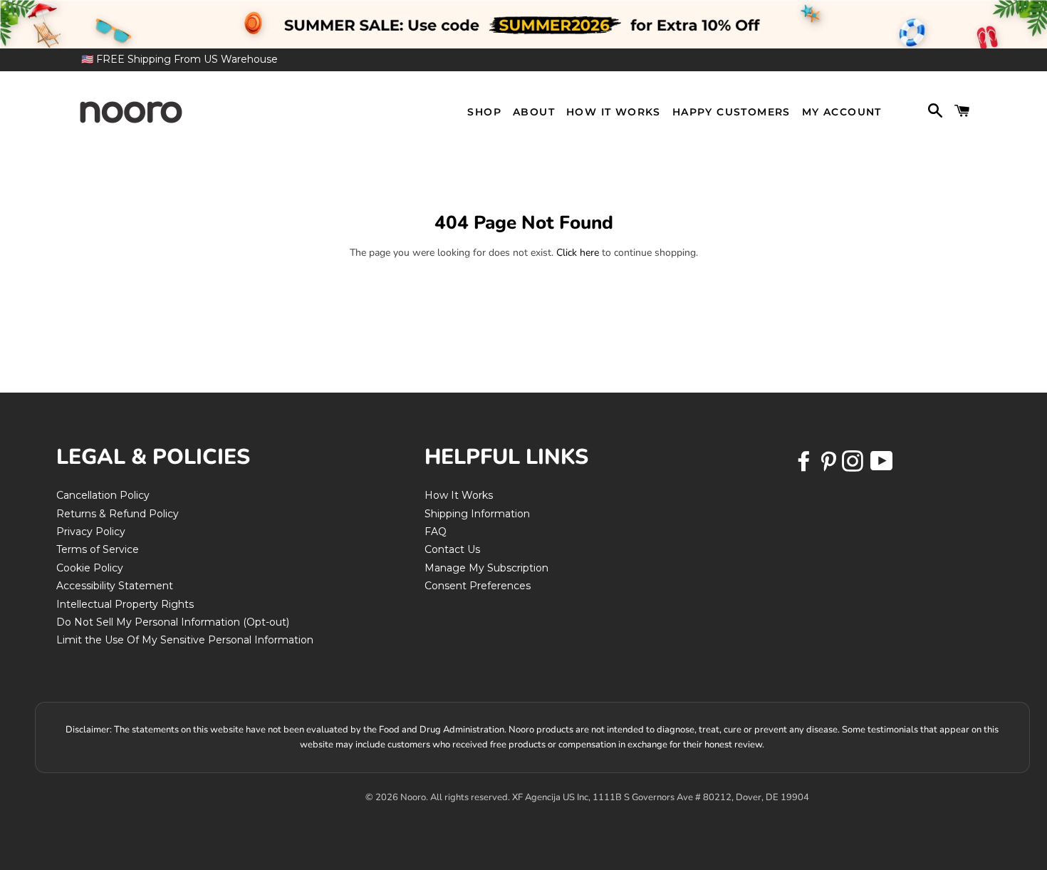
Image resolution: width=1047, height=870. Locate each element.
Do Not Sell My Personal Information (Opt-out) (172, 622)
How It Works (613, 111)
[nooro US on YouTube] (881, 466)
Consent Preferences (477, 585)
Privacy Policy (90, 531)
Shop (484, 111)
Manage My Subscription (486, 567)
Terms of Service (97, 549)
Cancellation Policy (103, 495)
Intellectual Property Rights (125, 604)
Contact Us (452, 549)
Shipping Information (477, 513)
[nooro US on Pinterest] (830, 466)
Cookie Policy (89, 567)
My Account (842, 111)
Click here (577, 252)
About (534, 111)
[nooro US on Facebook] (805, 466)
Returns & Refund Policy (117, 513)
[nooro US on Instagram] (854, 466)
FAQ (435, 531)
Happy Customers (731, 111)
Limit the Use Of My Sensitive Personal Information (184, 639)
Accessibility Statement (114, 585)
